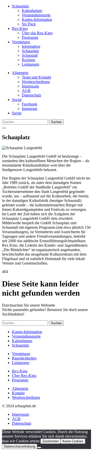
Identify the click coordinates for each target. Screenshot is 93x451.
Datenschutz (31, 95)
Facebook (29, 104)
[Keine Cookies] (39, 447)
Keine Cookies (72, 441)
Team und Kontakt (36, 77)
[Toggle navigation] (4, 128)
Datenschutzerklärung (19, 446)
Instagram (29, 108)
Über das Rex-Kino (37, 33)
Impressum (30, 86)
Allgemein (20, 73)
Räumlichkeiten (24, 358)
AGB (26, 91)
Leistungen (30, 64)
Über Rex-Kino (24, 375)
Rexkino (28, 60)
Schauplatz (20, 6)
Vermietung (21, 42)
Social (17, 99)
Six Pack (29, 24)
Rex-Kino (20, 28)
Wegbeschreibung (36, 82)
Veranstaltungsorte (36, 15)
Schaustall (30, 55)
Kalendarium (32, 10)
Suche (17, 113)
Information (31, 46)
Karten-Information (37, 19)
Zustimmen (50, 441)
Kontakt (18, 393)
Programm (30, 37)
